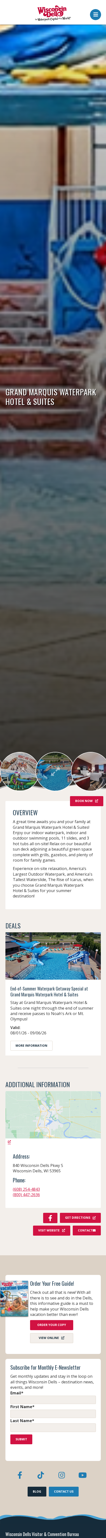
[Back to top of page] (95, 1526)
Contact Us (63, 1491)
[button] (96, 13)
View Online (49, 1338)
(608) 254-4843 (26, 1189)
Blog (37, 1491)
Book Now (84, 801)
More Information (31, 1045)
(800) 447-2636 (26, 1194)
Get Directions (77, 1218)
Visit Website (49, 1230)
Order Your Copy (51, 1325)
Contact (85, 1230)
